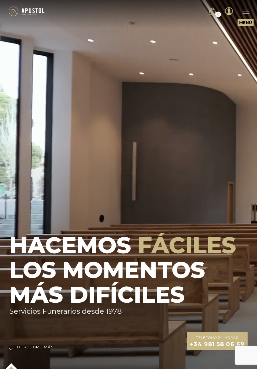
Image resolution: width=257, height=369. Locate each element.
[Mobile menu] (242, 11)
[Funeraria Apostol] (27, 11)
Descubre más (35, 347)
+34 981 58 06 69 (217, 342)
